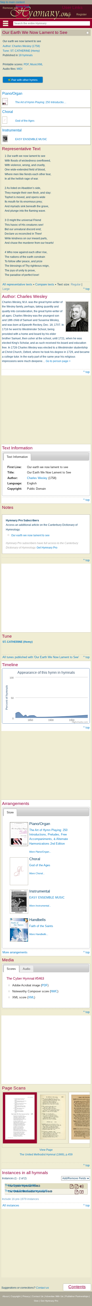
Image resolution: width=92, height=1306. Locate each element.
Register (81, 14)
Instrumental (12, 130)
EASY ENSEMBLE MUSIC (31, 139)
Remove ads (10, 8)
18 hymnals (26, 55)
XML (31, 997)
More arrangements (14, 952)
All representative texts (17, 284)
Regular (76, 284)
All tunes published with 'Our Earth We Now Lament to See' (40, 657)
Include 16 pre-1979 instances (20, 1199)
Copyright (16, 1296)
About (5, 1296)
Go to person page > (58, 361)
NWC (54, 991)
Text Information (17, 457)
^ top (86, 289)
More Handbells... (38, 934)
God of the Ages (24, 120)
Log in (67, 14)
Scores (11, 968)
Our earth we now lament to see (30, 535)
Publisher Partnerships (76, 1296)
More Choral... (37, 873)
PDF (26, 64)
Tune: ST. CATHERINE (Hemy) (21, 50)
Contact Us (37, 1296)
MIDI (19, 68)
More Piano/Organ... (40, 851)
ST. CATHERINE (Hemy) (17, 641)
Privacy (26, 1296)
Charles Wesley (37, 478)
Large (6, 289)
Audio (26, 968)
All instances (10, 1205)
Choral (7, 112)
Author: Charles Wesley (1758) (21, 46)
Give (36, 1301)
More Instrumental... (40, 905)
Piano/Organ (12, 93)
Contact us (42, 1287)
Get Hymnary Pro (47, 547)
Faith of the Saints (41, 926)
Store (10, 812)
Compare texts (44, 284)
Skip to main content (12, 2)
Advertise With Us (54, 1296)
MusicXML (36, 64)
